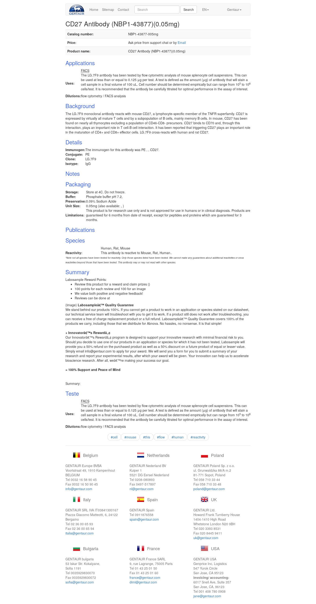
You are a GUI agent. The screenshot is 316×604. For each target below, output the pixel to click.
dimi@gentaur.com (143, 582)
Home (94, 9)
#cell (114, 437)
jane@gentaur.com (207, 596)
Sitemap (108, 9)
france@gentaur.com (145, 577)
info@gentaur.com (78, 488)
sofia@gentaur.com (79, 582)
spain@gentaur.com (144, 519)
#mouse (130, 437)
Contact (123, 9)
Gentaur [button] (233, 9)
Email (182, 42)
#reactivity (198, 437)
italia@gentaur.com (79, 533)
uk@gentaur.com (205, 537)
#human (178, 437)
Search (188, 9)
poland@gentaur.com (209, 488)
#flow (161, 437)
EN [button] (204, 9)
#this (146, 437)
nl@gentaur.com (142, 488)
